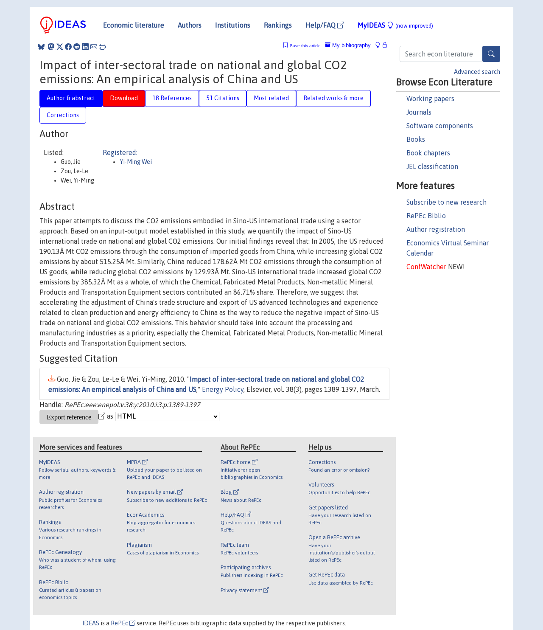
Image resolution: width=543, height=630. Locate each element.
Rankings (278, 25)
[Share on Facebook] (68, 47)
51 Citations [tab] (222, 98)
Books (415, 139)
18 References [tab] (172, 98)
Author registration (435, 229)
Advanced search (477, 71)
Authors (190, 25)
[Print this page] (102, 47)
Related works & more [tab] (333, 98)
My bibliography (350, 45)
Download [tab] (124, 98)
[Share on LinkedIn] (85, 47)
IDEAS (90, 623)
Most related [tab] (271, 98)
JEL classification (432, 166)
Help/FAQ (321, 25)
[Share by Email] (93, 47)
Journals (418, 112)
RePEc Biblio (426, 215)
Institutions (232, 25)
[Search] (491, 54)
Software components (439, 125)
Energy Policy (223, 389)
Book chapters (428, 153)
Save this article (305, 45)
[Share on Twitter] (59, 47)
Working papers (430, 98)
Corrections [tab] (63, 115)
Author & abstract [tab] (71, 98)
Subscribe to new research (446, 202)
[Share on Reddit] (76, 47)
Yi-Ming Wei (136, 161)
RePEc (120, 623)
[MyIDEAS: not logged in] (380, 45)
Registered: (120, 152)
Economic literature (133, 25)
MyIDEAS (395, 25)
